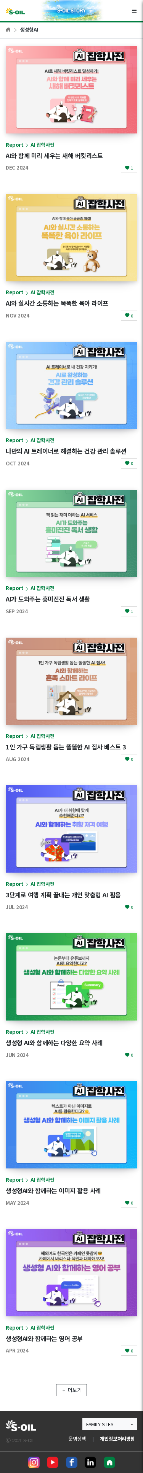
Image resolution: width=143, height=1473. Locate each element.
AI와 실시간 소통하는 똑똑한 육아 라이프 (57, 303)
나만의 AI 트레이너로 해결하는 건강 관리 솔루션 (66, 451)
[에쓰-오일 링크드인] (90, 1462)
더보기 (75, 1390)
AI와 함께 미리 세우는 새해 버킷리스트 (54, 155)
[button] (109, 1424)
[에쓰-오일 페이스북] (71, 1462)
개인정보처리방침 (117, 1438)
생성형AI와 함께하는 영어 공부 (44, 1338)
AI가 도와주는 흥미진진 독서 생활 (48, 598)
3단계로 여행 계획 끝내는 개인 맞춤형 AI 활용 (63, 894)
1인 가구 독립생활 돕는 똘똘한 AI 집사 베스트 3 (66, 746)
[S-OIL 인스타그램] (34, 1462)
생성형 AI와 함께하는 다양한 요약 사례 (54, 1042)
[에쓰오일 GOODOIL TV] (52, 1462)
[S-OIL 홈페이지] (109, 1462)
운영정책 (77, 1438)
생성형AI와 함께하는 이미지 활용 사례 (53, 1190)
